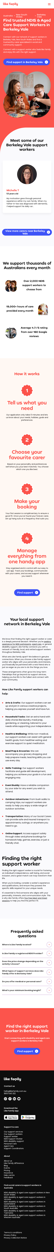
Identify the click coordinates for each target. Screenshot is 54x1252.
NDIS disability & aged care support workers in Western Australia (24, 1216)
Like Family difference (14, 1163)
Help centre (9, 1175)
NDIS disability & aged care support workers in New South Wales (27, 1193)
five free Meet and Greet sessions (24, 899)
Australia (8, 16)
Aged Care (9, 1146)
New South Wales (21, 16)
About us (8, 1161)
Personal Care (10, 1143)
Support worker (11, 1136)
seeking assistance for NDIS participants (26, 643)
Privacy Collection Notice (15, 1238)
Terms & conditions (13, 1233)
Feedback (8, 1177)
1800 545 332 (10, 1093)
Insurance (8, 1172)
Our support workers (13, 1134)
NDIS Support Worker (13, 1138)
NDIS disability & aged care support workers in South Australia (24, 1207)
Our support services (13, 1131)
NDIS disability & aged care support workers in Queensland (24, 1202)
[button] (27, 944)
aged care (36, 644)
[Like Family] (10, 4)
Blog (6, 1165)
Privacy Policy (10, 1235)
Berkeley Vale (41, 16)
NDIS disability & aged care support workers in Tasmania (24, 1211)
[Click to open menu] (49, 4)
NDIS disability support (14, 1141)
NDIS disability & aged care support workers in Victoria (24, 1198)
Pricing (7, 1170)
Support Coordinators (14, 1148)
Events (7, 1168)
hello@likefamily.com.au (15, 1091)
